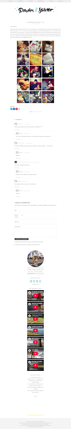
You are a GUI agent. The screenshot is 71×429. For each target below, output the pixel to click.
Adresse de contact (19, 216)
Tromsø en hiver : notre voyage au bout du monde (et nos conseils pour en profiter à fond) (35, 381)
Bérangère (20, 143)
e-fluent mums (21, 30)
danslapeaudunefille (24, 162)
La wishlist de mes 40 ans (35, 377)
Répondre (17, 129)
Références (41, 1)
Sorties (39, 111)
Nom (16, 210)
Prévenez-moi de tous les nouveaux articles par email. (28, 244)
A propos (30, 1)
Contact (51, 1)
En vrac (35, 111)
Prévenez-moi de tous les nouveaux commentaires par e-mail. (29, 241)
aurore (19, 124)
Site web (16, 221)
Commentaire (17, 226)
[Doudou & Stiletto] (35, 10)
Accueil (10, 1)
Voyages (60, 1)
